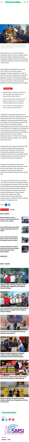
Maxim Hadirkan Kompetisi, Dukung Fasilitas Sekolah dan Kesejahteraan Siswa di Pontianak (14, 400)
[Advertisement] (14, 12)
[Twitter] (9, 204)
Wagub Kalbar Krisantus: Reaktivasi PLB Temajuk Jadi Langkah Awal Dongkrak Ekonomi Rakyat (14, 94)
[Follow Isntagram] (9, 419)
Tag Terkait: (4, 209)
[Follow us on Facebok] (3, 419)
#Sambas (12, 209)
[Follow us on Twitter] (6, 419)
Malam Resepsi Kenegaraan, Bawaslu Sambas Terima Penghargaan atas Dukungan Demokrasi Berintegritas (12, 355)
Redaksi (4, 439)
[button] (27, 1)
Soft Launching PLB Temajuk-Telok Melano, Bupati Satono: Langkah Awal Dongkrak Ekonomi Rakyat (14, 101)
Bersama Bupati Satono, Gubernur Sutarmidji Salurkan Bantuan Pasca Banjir (9, 219)
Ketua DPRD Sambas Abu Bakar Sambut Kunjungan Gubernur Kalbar (9, 228)
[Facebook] (6, 204)
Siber (9, 439)
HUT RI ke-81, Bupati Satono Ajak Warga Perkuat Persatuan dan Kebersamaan (13, 377)
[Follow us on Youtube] (13, 419)
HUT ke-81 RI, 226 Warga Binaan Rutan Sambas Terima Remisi (13, 107)
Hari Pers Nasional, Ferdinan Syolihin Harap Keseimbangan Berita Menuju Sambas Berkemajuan (9, 249)
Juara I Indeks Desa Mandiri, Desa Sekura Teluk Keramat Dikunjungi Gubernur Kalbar (9, 238)
